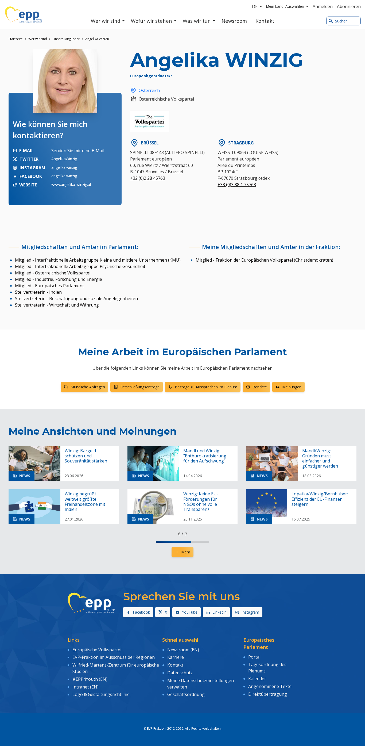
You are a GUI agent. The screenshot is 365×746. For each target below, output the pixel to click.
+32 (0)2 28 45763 (147, 178)
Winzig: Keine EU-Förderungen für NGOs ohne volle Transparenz (200, 501)
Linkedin (219, 612)
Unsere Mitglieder (66, 39)
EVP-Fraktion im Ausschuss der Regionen (113, 657)
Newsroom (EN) (183, 650)
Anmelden (323, 6)
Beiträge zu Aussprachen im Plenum (206, 386)
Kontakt (175, 665)
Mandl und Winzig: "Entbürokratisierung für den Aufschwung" (204, 456)
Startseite (16, 39)
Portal (254, 657)
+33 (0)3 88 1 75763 (237, 185)
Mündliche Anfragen (88, 386)
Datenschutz (180, 673)
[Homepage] (23, 14)
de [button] (255, 6)
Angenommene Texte (270, 686)
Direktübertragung (267, 694)
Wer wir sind (37, 39)
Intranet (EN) (85, 687)
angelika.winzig (64, 167)
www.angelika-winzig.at (71, 184)
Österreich (149, 90)
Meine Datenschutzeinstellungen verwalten (200, 684)
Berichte (260, 386)
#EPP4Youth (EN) (89, 679)
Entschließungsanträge (140, 386)
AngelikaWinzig (64, 158)
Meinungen (291, 386)
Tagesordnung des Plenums (267, 667)
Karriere (175, 657)
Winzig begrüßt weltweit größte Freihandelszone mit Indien (85, 501)
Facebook (141, 612)
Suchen (341, 21)
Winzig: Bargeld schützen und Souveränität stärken (86, 456)
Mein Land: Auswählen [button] (285, 6)
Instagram (250, 612)
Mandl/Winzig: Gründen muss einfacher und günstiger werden (320, 458)
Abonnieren (349, 6)
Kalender (257, 679)
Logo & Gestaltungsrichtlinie (101, 694)
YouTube (189, 612)
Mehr (185, 551)
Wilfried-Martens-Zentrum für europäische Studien (115, 668)
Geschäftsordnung (186, 694)
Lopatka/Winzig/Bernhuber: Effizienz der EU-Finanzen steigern (320, 499)
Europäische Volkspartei (96, 650)
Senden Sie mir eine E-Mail (77, 151)
